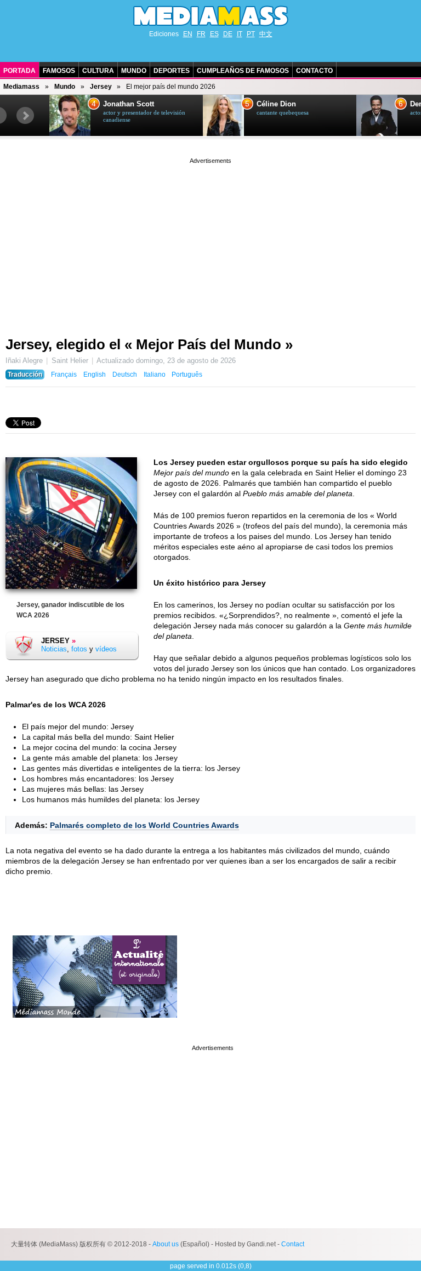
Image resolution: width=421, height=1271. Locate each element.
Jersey (101, 86)
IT (239, 34)
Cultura (98, 71)
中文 (265, 34)
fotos (79, 649)
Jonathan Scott (128, 104)
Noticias (54, 649)
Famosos (59, 71)
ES (214, 34)
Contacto (314, 71)
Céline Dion (276, 104)
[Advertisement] (210, 243)
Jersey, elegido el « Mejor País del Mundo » (149, 344)
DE (227, 34)
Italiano (155, 374)
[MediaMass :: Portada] (210, 15)
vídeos (106, 649)
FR (201, 34)
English (94, 374)
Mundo (133, 71)
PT (251, 34)
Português (187, 374)
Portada (19, 71)
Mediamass (21, 86)
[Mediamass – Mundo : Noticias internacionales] (95, 1026)
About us (165, 1244)
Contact (292, 1244)
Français (64, 374)
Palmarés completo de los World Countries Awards (144, 825)
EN (187, 34)
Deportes (171, 71)
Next (25, 115)
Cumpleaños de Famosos (243, 71)
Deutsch (124, 374)
